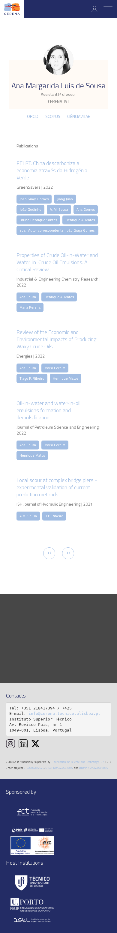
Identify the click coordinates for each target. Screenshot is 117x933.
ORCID (32, 116)
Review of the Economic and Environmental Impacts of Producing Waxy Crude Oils (56, 339)
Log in (94, 9)
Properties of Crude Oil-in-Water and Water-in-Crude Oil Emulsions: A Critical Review (57, 262)
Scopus (52, 116)
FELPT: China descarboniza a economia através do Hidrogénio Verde (51, 170)
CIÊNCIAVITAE (78, 116)
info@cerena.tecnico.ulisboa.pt (64, 713)
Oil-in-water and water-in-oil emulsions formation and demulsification (48, 410)
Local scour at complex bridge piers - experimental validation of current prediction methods (56, 487)
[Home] (12, 9)
